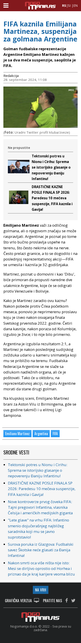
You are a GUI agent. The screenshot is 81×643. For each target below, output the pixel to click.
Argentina (41, 433)
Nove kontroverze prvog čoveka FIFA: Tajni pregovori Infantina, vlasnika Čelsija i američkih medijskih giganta (40, 507)
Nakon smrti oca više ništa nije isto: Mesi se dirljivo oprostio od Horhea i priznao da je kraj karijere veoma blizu (41, 568)
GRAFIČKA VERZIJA (19, 600)
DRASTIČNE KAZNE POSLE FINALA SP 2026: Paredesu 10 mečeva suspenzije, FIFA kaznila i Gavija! (52, 198)
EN (75, 5)
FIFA (55, 433)
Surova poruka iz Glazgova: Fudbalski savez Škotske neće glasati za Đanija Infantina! (40, 550)
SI (69, 5)
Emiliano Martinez (17, 433)
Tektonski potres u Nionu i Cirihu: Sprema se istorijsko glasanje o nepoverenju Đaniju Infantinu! (51, 167)
